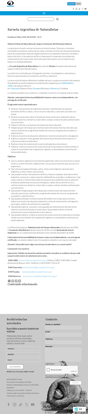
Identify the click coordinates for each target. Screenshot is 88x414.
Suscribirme (15, 367)
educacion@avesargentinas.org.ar (33, 260)
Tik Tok (79, 9)
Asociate (71, 4)
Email (47, 332)
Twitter (82, 9)
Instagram (76, 9)
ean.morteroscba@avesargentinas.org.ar (40, 276)
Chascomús (15, 88)
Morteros (55, 88)
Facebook (73, 9)
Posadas (36, 88)
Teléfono (49, 339)
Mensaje (48, 346)
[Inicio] (10, 4)
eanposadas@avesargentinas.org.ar (37, 272)
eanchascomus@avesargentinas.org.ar (39, 267)
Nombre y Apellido (52, 324)
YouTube (85, 9)
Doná (78, 4)
